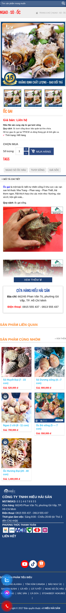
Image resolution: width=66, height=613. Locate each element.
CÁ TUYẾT (36, 589)
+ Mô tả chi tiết (11, 179)
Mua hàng (43, 151)
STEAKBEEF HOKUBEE (53, 593)
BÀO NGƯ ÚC (55, 584)
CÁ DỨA (34, 593)
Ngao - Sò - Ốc (59, 13)
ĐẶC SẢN (22, 593)
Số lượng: (8, 151)
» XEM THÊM (60, 339)
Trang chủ (44, 13)
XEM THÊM (31, 279)
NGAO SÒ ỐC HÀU (54, 589)
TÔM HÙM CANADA (35, 584)
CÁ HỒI (24, 589)
